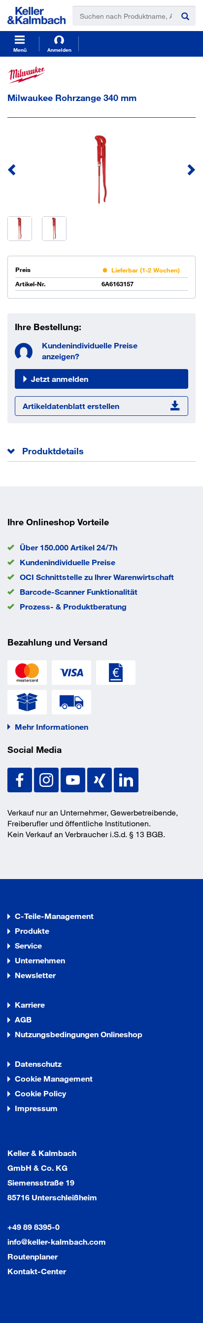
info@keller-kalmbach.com (56, 1241)
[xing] (100, 778)
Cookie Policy (40, 1093)
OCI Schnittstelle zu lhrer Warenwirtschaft (97, 576)
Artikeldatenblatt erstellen (71, 405)
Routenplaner (32, 1256)
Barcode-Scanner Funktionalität (78, 591)
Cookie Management (54, 1078)
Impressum (36, 1108)
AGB (23, 1019)
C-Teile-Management (54, 915)
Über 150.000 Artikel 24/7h (68, 547)
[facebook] (20, 778)
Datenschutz (38, 1063)
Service (28, 945)
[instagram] (47, 778)
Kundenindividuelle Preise (67, 562)
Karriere (30, 1004)
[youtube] (74, 778)
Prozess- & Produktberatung (73, 606)
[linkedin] (126, 778)
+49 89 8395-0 (33, 1226)
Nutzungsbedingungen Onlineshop (78, 1034)
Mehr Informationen (51, 726)
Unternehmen (40, 960)
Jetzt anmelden (59, 378)
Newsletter (35, 975)
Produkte (32, 930)
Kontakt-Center (36, 1271)
